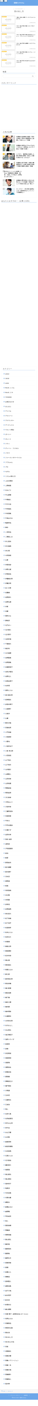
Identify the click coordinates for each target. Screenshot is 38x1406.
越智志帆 (8, 1286)
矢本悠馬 (8, 1151)
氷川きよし (9, 1025)
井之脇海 (8, 546)
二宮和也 (8, 532)
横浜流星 (8, 993)
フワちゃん (9, 462)
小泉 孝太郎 (9, 751)
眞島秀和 (8, 1142)
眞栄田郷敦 (9, 1146)
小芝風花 (8, 755)
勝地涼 (7, 620)
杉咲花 (7, 904)
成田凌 (7, 844)
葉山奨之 (8, 1239)
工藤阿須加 (9, 811)
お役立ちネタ (9, 402)
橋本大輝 (8, 1002)
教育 (6, 858)
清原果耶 (8, 1058)
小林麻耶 (8, 737)
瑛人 (6, 1109)
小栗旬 (7, 741)
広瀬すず (8, 830)
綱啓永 (7, 1202)
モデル (7, 471)
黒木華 (7, 1383)
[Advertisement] (19, 105)
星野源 (7, 881)
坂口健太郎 (9, 695)
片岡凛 (7, 1090)
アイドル (8, 411)
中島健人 (8, 499)
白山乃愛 (8, 1132)
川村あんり (9, 802)
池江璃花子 (9, 1034)
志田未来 (8, 834)
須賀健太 (8, 1351)
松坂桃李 (8, 927)
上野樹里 (8, 485)
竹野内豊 (8, 1197)
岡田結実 (8, 792)
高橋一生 (8, 1365)
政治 (6, 853)
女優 (6, 718)
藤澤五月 (8, 1258)
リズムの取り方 (10, 476)
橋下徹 (7, 997)
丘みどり (8, 490)
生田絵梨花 (9, 1118)
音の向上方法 (9, 1342)
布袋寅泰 (8, 816)
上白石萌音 (9, 481)
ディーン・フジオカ (12, 448)
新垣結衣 (8, 862)
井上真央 (8, 541)
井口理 (7, 550)
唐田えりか (9, 690)
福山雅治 (8, 1179)
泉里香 (7, 1044)
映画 (6, 886)
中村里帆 (8, 513)
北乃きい (8, 625)
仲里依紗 (8, 564)
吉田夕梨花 (9, 672)
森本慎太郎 (9, 979)
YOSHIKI (8, 397)
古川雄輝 (8, 653)
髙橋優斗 (8, 1374)
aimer (7, 374)
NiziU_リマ (9, 392)
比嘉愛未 (8, 1016)
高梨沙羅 (8, 1356)
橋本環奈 (8, 1011)
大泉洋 (7, 713)
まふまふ (8, 406)
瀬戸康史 (8, 1086)
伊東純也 (8, 574)
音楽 (6, 1346)
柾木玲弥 (8, 955)
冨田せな (8, 616)
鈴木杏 (7, 1300)
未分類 (7, 895)
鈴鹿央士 (8, 1304)
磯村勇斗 (8, 1165)
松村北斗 (8, 937)
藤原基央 (8, 1249)
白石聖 (7, 1137)
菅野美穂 (8, 1235)
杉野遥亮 (8, 909)
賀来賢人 (8, 1281)
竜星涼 (7, 1188)
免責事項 (26, 1395)
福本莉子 (8, 1183)
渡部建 (7, 1076)
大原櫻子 (8, 709)
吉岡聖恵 (8, 658)
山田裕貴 (8, 783)
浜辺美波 (8, 1053)
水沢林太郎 (9, 1021)
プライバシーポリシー (15, 1395)
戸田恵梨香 (9, 848)
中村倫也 (8, 509)
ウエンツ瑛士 (9, 429)
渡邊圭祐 (8, 1072)
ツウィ (7, 443)
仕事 (6, 560)
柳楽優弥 (8, 951)
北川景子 (8, 634)
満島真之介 (9, 1081)
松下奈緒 (8, 918)
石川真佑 (8, 1160)
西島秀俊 (8, 1263)
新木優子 (8, 872)
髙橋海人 (8, 1379)
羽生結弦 (8, 1216)
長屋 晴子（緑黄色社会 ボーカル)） (17, 1314)
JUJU (7, 378)
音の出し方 (9, 1337)
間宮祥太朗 (9, 1328)
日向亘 (7, 876)
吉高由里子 (9, 681)
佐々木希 (8, 588)
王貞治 (7, 1104)
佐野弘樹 (8, 602)
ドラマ (7, 453)
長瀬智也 (8, 1323)
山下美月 (8, 765)
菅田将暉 (8, 1225)
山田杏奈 (8, 778)
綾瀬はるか (9, 1207)
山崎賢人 (8, 774)
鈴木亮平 (8, 1295)
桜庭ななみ (9, 969)
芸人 (6, 1221)
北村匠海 (8, 639)
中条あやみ (9, 518)
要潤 (6, 1267)
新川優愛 (8, 867)
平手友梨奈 (9, 825)
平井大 (7, 820)
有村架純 (8, 890)
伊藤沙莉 (8, 583)
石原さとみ (9, 1155)
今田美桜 (8, 555)
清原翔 (7, 1062)
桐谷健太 (8, 965)
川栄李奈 (8, 806)
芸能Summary (19, 3)
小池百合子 (9, 746)
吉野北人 (8, 676)
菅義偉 (7, 1230)
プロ (6, 467)
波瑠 (6, 1048)
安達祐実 (8, 727)
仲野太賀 (8, 569)
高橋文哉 (8, 1370)
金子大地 (8, 1290)
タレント (8, 439)
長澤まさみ (9, 1318)
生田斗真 (8, 1114)
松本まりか (9, 932)
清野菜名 (8, 1067)
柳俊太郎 (8, 946)
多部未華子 (9, 704)
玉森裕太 (8, 1100)
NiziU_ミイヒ (10, 388)
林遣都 (7, 941)
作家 (6, 606)
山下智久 (8, 760)
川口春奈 (8, 797)
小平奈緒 (8, 732)
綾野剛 (7, 1211)
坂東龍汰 (8, 699)
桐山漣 (7, 960)
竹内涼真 (8, 1193)
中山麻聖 (8, 495)
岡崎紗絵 (8, 788)
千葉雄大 (8, 644)
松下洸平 (8, 923)
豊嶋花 (7, 1276)
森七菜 (7, 974)
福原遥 (7, 1169)
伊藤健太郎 (9, 578)
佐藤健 (7, 592)
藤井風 (7, 1244)
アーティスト (9, 425)
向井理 (7, 685)
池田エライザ (9, 1039)
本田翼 (7, 900)
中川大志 (8, 504)
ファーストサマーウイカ (13, 457)
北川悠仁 (8, 630)
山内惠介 (8, 769)
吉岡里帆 (8, 662)
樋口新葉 (8, 988)
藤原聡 (7, 1253)
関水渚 (7, 1332)
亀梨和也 (8, 523)
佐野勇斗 (8, 597)
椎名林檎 (8, 983)
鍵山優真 (8, 1309)
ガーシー (8, 434)
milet (7, 383)
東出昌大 (8, 913)
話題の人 (8, 1272)
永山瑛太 (8, 1030)
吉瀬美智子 (9, 667)
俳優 (6, 611)
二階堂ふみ (9, 536)
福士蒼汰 (8, 1174)
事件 (6, 527)
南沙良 (7, 648)
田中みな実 (9, 1123)
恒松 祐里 (8, 839)
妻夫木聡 (8, 723)
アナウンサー (9, 420)
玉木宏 (7, 1095)
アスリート (9, 416)
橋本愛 (7, 1007)
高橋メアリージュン (12, 1360)
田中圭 (7, 1128)
